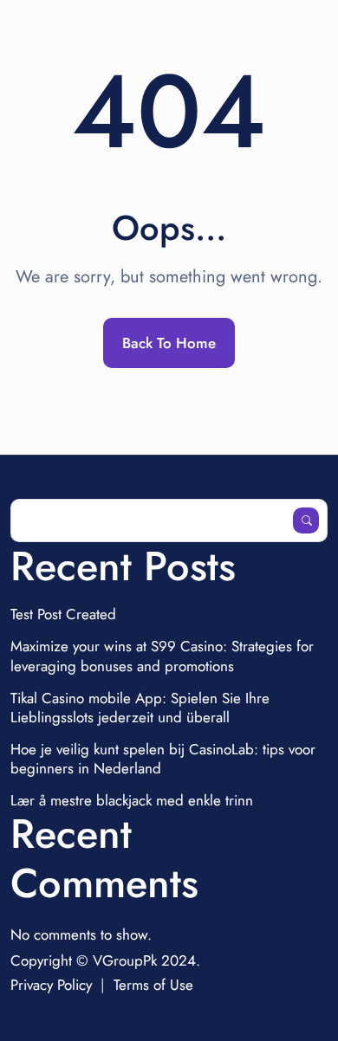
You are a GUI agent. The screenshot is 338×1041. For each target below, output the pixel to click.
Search (306, 520)
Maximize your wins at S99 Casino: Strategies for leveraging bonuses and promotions (162, 656)
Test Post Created (63, 614)
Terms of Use (153, 984)
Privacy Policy (51, 984)
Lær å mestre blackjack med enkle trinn (131, 800)
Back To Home (169, 343)
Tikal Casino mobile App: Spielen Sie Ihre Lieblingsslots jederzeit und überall (140, 707)
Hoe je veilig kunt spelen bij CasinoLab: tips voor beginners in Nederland (162, 759)
